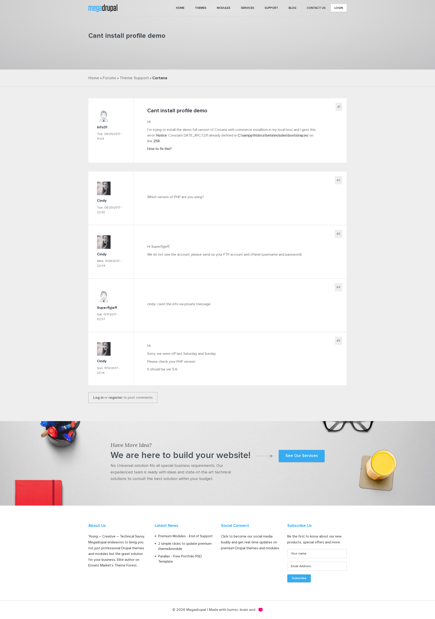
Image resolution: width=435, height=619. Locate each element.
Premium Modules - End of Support (185, 536)
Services (247, 8)
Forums (109, 78)
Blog (292, 8)
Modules (223, 8)
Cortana (159, 78)
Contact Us (316, 8)
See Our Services (301, 456)
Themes (200, 8)
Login (338, 8)
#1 (338, 106)
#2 (338, 180)
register (116, 397)
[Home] (102, 8)
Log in (98, 397)
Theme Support (134, 78)
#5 (338, 340)
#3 (338, 233)
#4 (338, 287)
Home (180, 8)
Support (271, 8)
